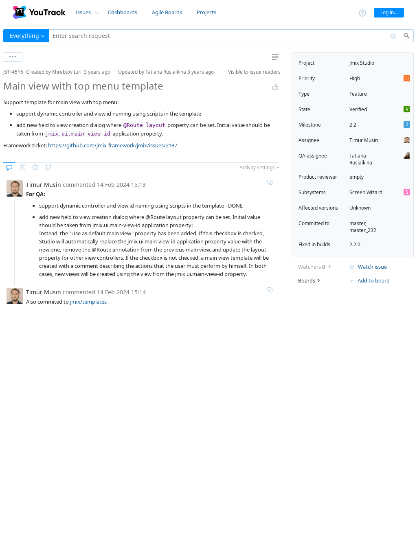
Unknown (360, 207)
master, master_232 (362, 227)
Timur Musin (363, 140)
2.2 (352, 124)
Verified (358, 109)
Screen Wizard (365, 192)
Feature (358, 93)
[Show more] (12, 57)
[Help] (362, 12)
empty (356, 176)
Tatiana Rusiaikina (360, 159)
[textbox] (224, 36)
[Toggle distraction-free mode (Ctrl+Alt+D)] (275, 57)
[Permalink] (270, 182)
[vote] (275, 87)
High (354, 78)
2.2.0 (354, 244)
